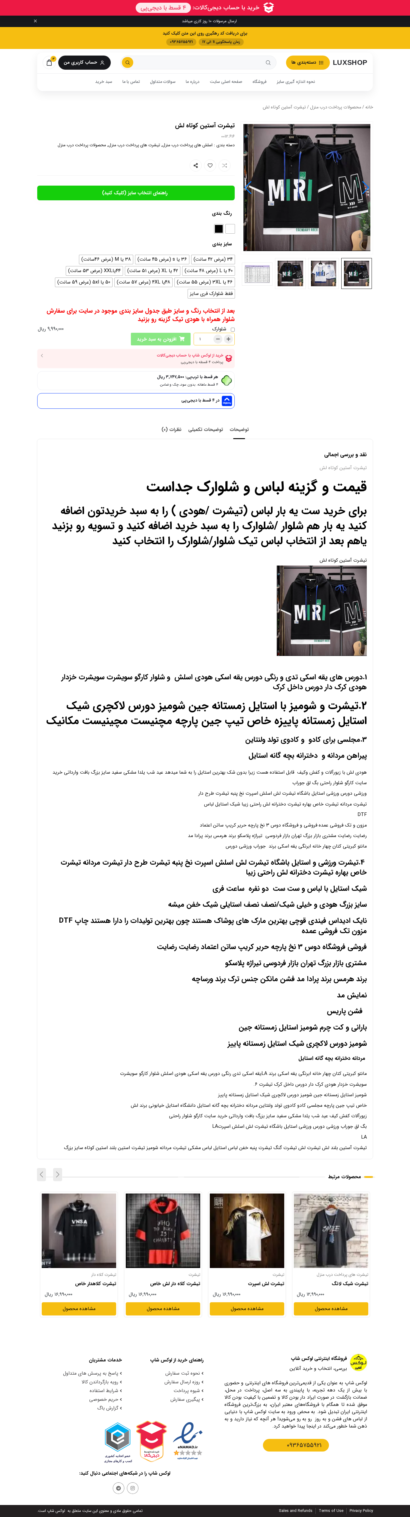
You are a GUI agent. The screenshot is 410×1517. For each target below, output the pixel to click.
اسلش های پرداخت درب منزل (187, 145)
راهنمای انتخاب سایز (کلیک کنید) (134, 193)
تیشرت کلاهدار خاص (179, 1284)
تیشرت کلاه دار (187, 1274)
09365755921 (304, 1445)
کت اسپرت (107, 1274)
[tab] (239, 430)
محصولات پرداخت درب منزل (335, 107)
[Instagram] (132, 1488)
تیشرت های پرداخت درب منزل (134, 145)
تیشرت (362, 1274)
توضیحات (239, 429)
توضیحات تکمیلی (205, 429)
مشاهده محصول (352, 1197)
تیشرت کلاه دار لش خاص (259, 1284)
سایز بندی (222, 244)
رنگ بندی (222, 213)
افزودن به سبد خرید (156, 339)
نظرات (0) (171, 429)
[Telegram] (118, 1488)
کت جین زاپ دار (100, 1284)
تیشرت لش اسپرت (350, 1284)
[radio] (230, 228)
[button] (248, 187)
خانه (369, 107)
